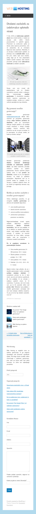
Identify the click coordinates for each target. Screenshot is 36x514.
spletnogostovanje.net (13, 116)
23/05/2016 (10, 298)
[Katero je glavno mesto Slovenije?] (18, 483)
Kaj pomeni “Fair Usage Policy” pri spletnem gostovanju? (19, 312)
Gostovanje (17, 298)
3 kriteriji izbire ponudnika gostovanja (13, 334)
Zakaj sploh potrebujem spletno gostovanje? (19, 318)
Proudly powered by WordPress (16, 501)
